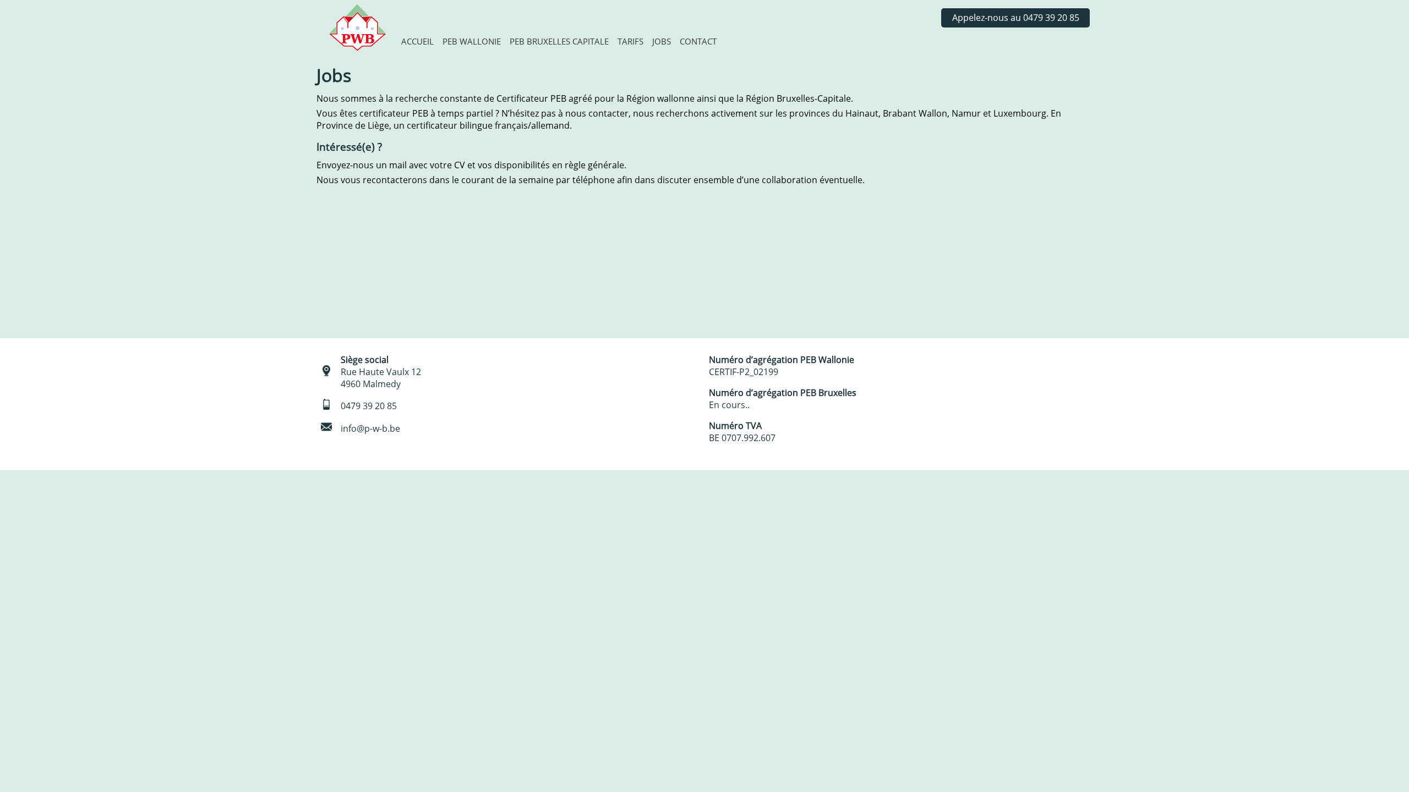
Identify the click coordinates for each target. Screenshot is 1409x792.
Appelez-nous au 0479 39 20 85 (1015, 18)
